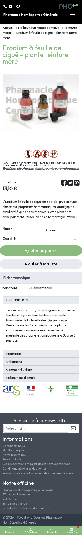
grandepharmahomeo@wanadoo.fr (27, 508)
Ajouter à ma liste (41, 263)
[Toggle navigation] (72, 16)
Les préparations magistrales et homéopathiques (36, 464)
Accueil (8, 27)
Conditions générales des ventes (25, 468)
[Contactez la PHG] (11, 6)
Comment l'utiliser (19, 370)
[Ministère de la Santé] (31, 390)
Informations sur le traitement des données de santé (38, 473)
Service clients (12, 459)
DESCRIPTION (17, 300)
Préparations (31, 532)
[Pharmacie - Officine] (72, 390)
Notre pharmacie (14, 455)
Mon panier (72, 529)
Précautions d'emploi (21, 378)
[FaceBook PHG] (18, 6)
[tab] (41, 300)
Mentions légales (14, 450)
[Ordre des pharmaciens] (51, 390)
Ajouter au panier (41, 250)
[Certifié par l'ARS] (11, 390)
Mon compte (51, 532)
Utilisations (14, 362)
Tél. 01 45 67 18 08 (15, 504)
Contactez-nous (14, 446)
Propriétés (13, 354)
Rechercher (10, 532)
